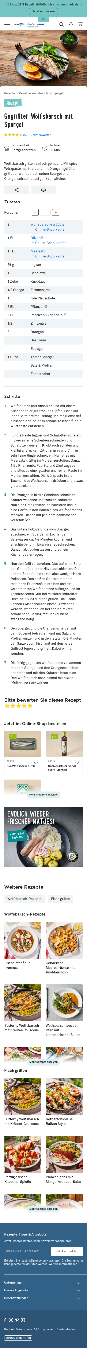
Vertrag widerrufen (18, 1337)
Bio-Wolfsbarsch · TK (21, 766)
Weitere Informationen (63, 1264)
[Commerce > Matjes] (43, 837)
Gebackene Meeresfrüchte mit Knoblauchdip (60, 967)
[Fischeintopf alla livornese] (22, 940)
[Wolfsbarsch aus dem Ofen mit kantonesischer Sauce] (64, 1002)
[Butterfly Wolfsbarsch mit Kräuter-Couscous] (22, 1002)
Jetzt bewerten (41, 135)
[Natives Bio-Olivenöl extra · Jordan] (64, 744)
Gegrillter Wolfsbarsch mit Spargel (41, 93)
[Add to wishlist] (36, 761)
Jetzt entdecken (43, 11)
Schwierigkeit (20, 145)
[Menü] (8, 24)
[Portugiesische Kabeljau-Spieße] (22, 1154)
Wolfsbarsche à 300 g (48, 227)
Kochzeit (55, 145)
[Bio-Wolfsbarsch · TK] (22, 744)
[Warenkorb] (80, 24)
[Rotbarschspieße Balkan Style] (64, 1096)
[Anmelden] (71, 24)
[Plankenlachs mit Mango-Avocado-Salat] (64, 1154)
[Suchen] (61, 24)
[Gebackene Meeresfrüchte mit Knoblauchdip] (64, 940)
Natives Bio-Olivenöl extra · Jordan (62, 768)
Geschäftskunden (16, 1298)
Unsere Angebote (16, 1290)
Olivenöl (48, 240)
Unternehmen (13, 1282)
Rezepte (9, 93)
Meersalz (48, 254)
